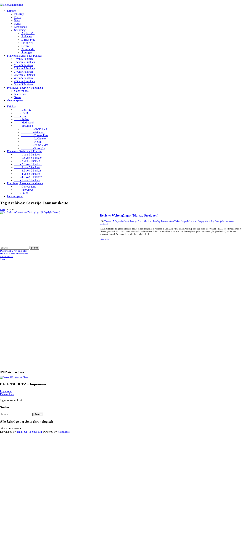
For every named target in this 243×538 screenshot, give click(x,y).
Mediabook (20, 26)
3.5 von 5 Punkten (24, 74)
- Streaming (23, 125)
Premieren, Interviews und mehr (25, 87)
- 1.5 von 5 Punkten (28, 157)
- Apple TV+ (34, 128)
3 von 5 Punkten (23, 71)
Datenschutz (7, 394)
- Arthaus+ (33, 132)
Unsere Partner (6, 256)
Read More (104, 239)
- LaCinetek (33, 138)
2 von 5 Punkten (23, 65)
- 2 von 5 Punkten (27, 160)
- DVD (21, 112)
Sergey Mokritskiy (206, 221)
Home (2, 209)
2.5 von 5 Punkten (24, 68)
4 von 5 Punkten (23, 78)
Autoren (3, 259)
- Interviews (23, 189)
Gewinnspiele (15, 100)
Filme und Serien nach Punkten (24, 55)
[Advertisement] (23, 314)
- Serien (21, 119)
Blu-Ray (19, 13)
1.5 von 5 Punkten (24, 62)
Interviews (20, 94)
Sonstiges (26, 52)
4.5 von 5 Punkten (24, 81)
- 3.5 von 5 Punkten (28, 170)
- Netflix (31, 141)
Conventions (21, 90)
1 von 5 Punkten (23, 58)
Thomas (107, 221)
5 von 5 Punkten (23, 84)
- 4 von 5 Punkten (27, 173)
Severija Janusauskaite (224, 221)
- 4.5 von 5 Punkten (28, 176)
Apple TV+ (28, 33)
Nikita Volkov (174, 221)
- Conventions (25, 186)
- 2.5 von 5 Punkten (28, 164)
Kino (17, 20)
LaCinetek (27, 42)
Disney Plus (28, 39)
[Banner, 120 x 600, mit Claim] (14, 377)
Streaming (20, 29)
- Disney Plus (34, 135)
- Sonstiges (33, 148)
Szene (17, 97)
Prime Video (28, 49)
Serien (17, 23)
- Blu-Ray (22, 109)
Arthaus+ (26, 36)
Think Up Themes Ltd (29, 431)
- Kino (20, 116)
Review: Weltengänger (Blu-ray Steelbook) (129, 215)
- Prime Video (34, 144)
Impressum (6, 391)
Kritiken (11, 10)
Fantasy (164, 221)
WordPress (63, 431)
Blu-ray (133, 221)
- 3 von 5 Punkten (27, 167)
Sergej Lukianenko (189, 221)
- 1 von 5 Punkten (27, 154)
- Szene (21, 192)
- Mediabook (24, 122)
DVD (17, 17)
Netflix (25, 46)
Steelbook (104, 224)
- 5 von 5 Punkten (27, 180)
